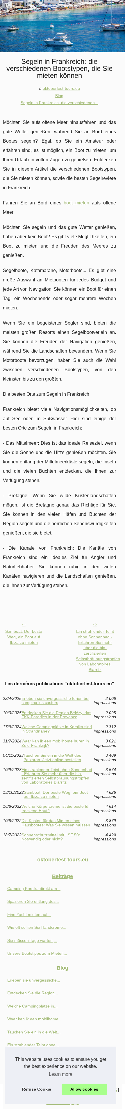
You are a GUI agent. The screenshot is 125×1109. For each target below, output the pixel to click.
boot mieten (76, 202)
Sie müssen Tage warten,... (32, 940)
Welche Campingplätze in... (32, 1006)
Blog (59, 95)
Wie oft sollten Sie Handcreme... (36, 927)
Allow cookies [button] (84, 1089)
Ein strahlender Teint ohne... (33, 1045)
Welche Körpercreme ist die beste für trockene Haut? (56, 808)
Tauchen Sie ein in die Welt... (33, 1032)
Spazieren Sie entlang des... (33, 901)
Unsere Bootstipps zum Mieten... (37, 953)
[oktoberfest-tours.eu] (62, 26)
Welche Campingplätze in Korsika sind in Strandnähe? (57, 729)
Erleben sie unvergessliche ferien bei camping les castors (55, 700)
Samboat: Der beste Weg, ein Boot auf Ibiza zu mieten (23, 636)
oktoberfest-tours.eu (61, 88)
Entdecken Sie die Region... (32, 993)
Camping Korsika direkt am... (33, 888)
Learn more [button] (60, 1074)
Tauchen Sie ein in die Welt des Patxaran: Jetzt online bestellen (52, 757)
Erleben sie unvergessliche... (33, 980)
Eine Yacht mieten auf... (29, 914)
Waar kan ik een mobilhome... (34, 1019)
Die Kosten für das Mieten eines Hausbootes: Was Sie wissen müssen (56, 823)
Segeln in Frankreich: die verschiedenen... (59, 102)
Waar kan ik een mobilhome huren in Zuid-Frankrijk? (55, 743)
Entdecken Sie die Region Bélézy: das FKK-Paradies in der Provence (56, 715)
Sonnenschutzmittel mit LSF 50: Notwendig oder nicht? (51, 837)
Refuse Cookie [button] (36, 1089)
